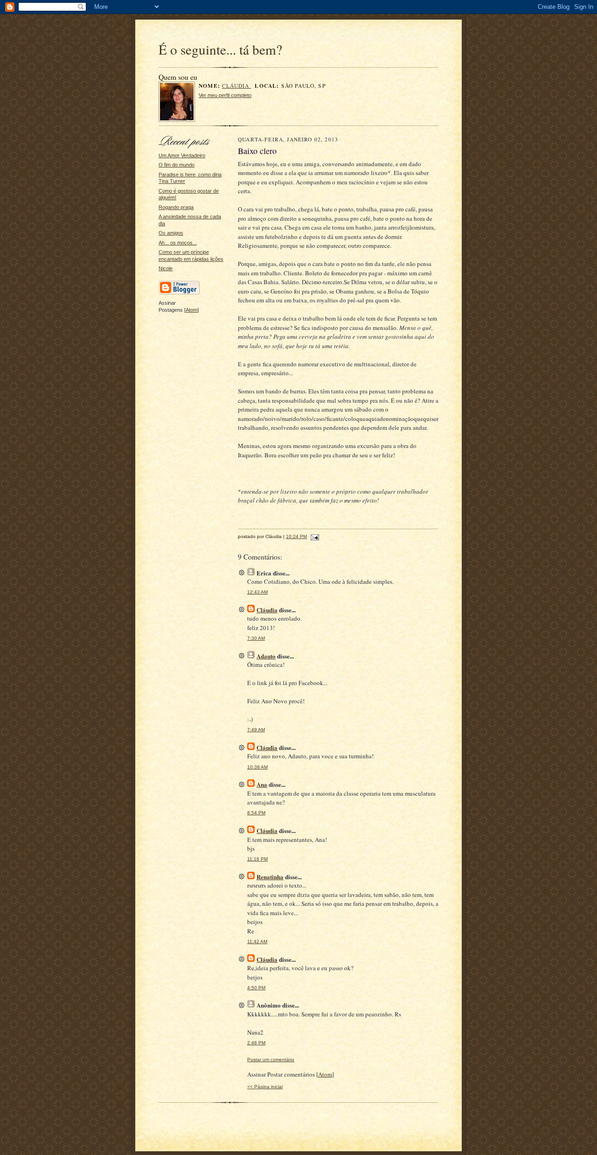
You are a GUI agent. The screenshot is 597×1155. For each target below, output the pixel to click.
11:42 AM (257, 941)
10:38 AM (257, 767)
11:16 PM (257, 858)
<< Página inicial (265, 1086)
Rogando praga (176, 207)
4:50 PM (256, 987)
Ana (262, 784)
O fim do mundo (176, 165)
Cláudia (236, 85)
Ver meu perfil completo (225, 95)
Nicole (166, 268)
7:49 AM (256, 729)
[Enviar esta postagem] (313, 536)
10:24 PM (296, 536)
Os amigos (171, 233)
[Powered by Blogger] (179, 293)
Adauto (266, 655)
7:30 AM (256, 638)
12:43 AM (257, 592)
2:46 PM (256, 1042)
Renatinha (270, 876)
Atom (191, 310)
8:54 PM (256, 812)
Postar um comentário (270, 1059)
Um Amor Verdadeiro (182, 155)
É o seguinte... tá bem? (220, 49)
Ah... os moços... (178, 242)
